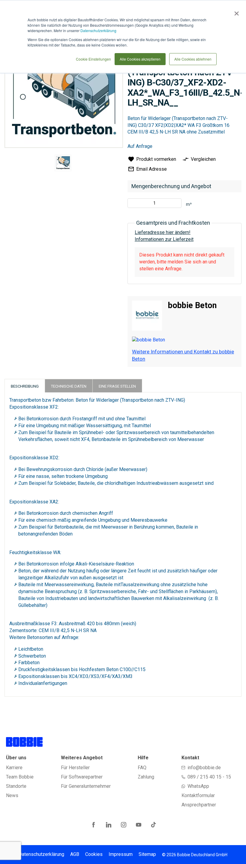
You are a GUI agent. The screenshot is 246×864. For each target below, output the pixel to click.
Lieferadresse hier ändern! (162, 232)
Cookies (94, 854)
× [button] (235, 11)
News (12, 795)
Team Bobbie (20, 777)
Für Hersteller (75, 767)
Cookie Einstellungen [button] (93, 59)
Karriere (14, 767)
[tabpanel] (63, 163)
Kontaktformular (198, 795)
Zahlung (146, 777)
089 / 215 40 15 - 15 (209, 777)
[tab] (24, 385)
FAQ (142, 767)
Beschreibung (25, 386)
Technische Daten (68, 386)
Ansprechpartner (199, 805)
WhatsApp (198, 786)
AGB (74, 854)
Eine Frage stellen (117, 386)
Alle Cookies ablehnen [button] (193, 59)
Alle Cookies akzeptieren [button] (140, 59)
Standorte (16, 786)
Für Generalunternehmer (86, 786)
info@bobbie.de (204, 767)
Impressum (121, 854)
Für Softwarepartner (82, 777)
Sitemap (147, 854)
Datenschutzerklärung (98, 30)
